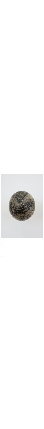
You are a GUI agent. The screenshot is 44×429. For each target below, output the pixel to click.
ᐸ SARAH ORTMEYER (4, 1)
